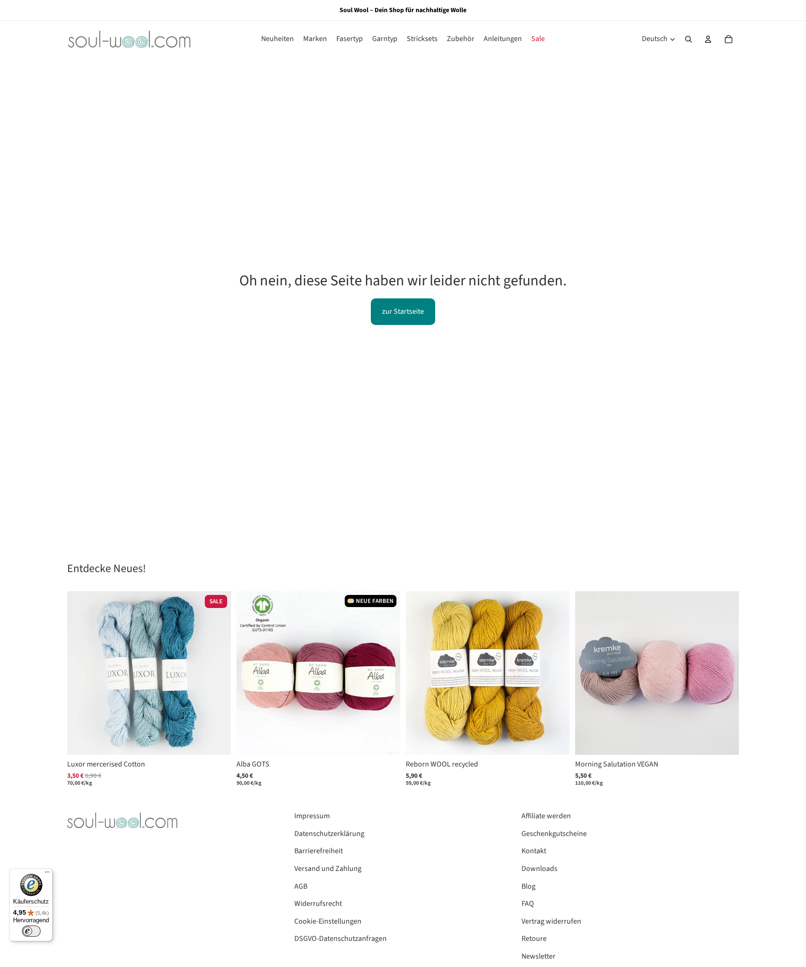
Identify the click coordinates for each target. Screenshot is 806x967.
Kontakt (533, 851)
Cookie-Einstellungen (327, 921)
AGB (300, 886)
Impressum (312, 816)
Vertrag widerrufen (551, 921)
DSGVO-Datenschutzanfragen (340, 938)
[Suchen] (688, 39)
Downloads (539, 868)
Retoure (534, 938)
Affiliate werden (546, 816)
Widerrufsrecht (318, 903)
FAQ (527, 903)
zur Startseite (403, 311)
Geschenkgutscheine (554, 834)
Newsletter (538, 956)
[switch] (31, 931)
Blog (528, 886)
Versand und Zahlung (327, 868)
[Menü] (47, 874)
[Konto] (708, 39)
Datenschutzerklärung (329, 834)
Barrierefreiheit (318, 851)
